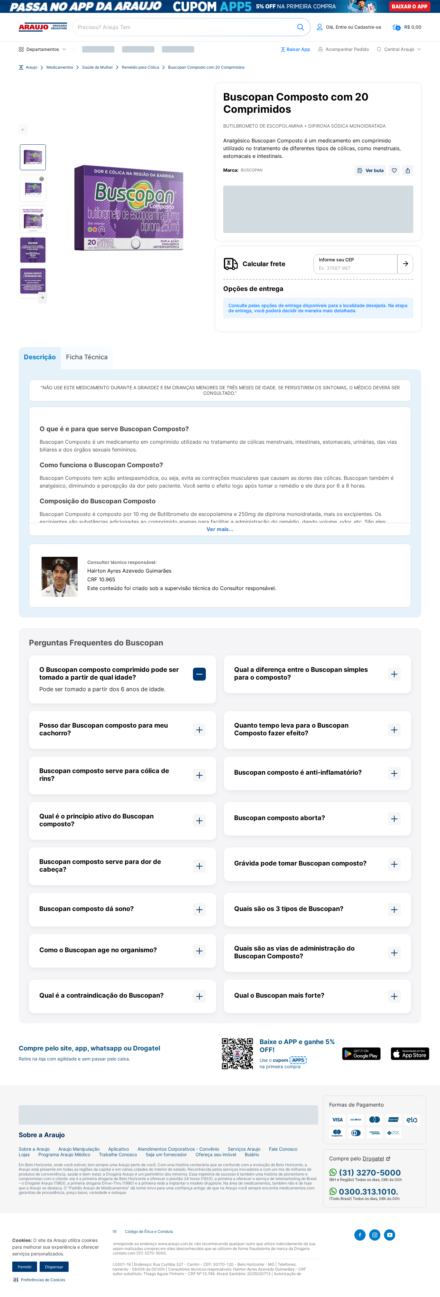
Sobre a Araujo (34, 1149)
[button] (39, 1279)
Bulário (252, 1154)
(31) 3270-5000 (369, 1172)
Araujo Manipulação (79, 1149)
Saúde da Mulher (97, 67)
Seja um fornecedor (166, 1154)
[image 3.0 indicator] (33, 219)
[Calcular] (405, 264)
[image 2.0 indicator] (33, 188)
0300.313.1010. (367, 1191)
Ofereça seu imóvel (216, 1154)
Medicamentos (59, 67)
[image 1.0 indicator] (33, 157)
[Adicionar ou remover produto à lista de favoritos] (394, 170)
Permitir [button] (25, 1266)
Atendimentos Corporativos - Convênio (178, 1149)
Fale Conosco (283, 1149)
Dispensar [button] (54, 1266)
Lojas (24, 1154)
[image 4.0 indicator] (33, 250)
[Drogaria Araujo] (43, 27)
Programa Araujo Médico (64, 1154)
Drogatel (373, 1159)
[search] (191, 27)
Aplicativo (118, 1149)
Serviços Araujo (244, 1149)
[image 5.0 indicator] (33, 281)
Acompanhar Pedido (347, 49)
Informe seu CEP (336, 259)
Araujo (31, 67)
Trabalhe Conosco (118, 1154)
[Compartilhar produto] (407, 170)
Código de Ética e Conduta (149, 1231)
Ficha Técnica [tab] (87, 357)
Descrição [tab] (40, 357)
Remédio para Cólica (140, 67)
